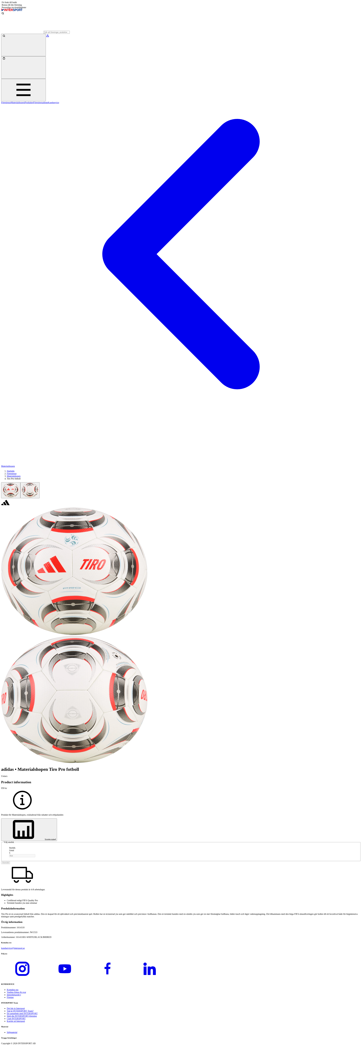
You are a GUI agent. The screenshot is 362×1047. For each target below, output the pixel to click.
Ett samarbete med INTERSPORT (22, 1013)
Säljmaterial (12, 1032)
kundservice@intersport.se (13, 948)
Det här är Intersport (16, 1008)
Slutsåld (5, 863)
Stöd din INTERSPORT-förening (22, 1016)
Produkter (29, 102)
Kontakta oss (12, 989)
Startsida (10, 471)
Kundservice (53, 102)
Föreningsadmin (40, 102)
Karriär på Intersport (16, 1021)
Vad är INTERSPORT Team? (20, 1011)
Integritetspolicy (14, 995)
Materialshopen (18, 102)
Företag (10, 997)
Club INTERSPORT (16, 1018)
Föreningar (6, 102)
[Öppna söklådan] (23, 45)
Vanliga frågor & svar (16, 992)
